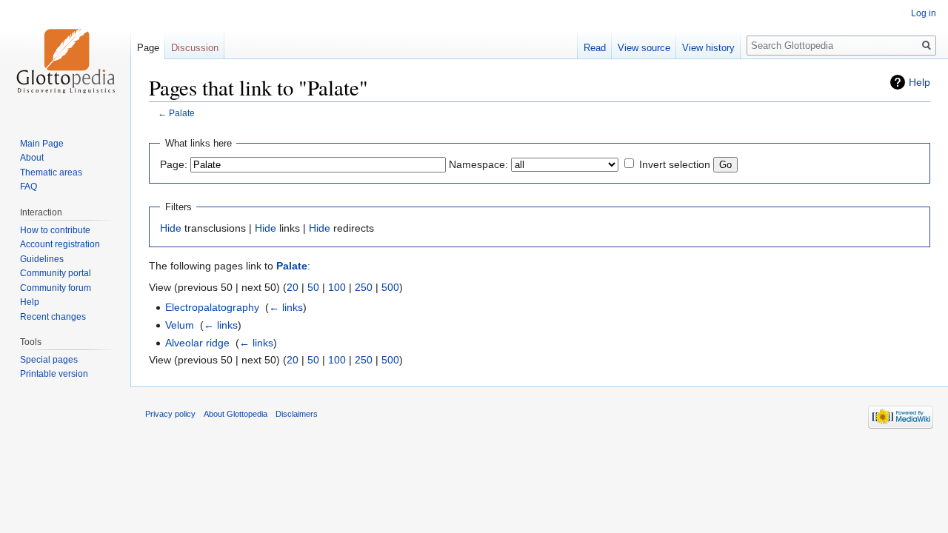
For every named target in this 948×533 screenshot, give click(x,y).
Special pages (49, 360)
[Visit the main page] (65, 59)
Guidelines (42, 259)
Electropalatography (212, 307)
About (32, 157)
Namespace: (478, 164)
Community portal (55, 273)
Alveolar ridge (197, 343)
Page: (173, 164)
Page (148, 47)
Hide (170, 228)
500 (390, 287)
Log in (923, 13)
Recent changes (53, 317)
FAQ (28, 186)
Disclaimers (297, 413)
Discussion (194, 47)
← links (286, 307)
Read (595, 47)
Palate (182, 113)
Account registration (60, 244)
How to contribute (55, 230)
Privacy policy (170, 413)
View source (644, 47)
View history (708, 47)
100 (337, 287)
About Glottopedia (235, 413)
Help (919, 82)
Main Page (42, 143)
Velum (179, 325)
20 (292, 287)
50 (313, 287)
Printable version (54, 374)
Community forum (55, 288)
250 (364, 287)
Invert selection (674, 164)
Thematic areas (51, 172)
